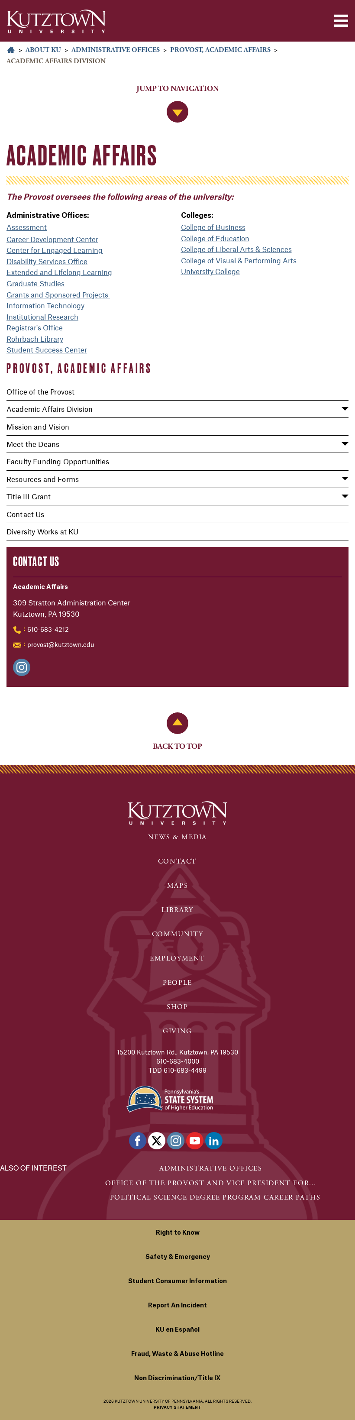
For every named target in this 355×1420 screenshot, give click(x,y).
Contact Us (25, 514)
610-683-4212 (48, 629)
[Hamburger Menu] (341, 21)
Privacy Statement (177, 1408)
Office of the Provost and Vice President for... (210, 1183)
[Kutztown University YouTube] (194, 1140)
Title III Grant (28, 496)
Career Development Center (52, 239)
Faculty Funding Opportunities (58, 461)
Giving (177, 1031)
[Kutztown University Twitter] (156, 1140)
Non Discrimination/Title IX (177, 1378)
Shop (177, 1007)
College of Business (213, 227)
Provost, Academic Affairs (220, 50)
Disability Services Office (46, 261)
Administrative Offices (115, 50)
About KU (43, 50)
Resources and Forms (42, 479)
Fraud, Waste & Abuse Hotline (177, 1354)
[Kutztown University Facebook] (137, 1140)
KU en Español (177, 1330)
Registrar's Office (34, 327)
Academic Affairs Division (49, 408)
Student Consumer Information (177, 1281)
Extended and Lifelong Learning (59, 272)
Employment (177, 958)
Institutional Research (42, 316)
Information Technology (45, 305)
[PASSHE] (169, 1098)
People (177, 982)
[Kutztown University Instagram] (175, 1140)
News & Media (177, 837)
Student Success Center (46, 349)
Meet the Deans (32, 444)
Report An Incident (177, 1306)
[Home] (56, 21)
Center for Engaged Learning (54, 250)
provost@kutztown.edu (60, 644)
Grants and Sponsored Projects (58, 294)
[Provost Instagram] (21, 667)
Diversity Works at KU (42, 531)
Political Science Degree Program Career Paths (215, 1197)
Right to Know (178, 1233)
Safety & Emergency (177, 1257)
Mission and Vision (37, 426)
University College (210, 271)
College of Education (215, 238)
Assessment (26, 227)
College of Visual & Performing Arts (239, 260)
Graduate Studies (35, 283)
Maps (177, 885)
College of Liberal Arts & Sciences (236, 249)
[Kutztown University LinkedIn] (214, 1140)
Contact (177, 861)
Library (177, 910)
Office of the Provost (40, 391)
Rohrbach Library (34, 338)
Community (177, 934)
